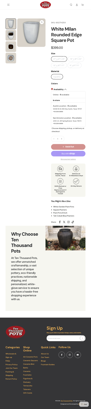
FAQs (8, 361)
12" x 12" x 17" (59, 65)
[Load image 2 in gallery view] (11, 35)
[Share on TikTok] (72, 222)
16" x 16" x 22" (76, 59)
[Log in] (77, 4)
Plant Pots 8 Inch (60, 213)
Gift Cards (27, 393)
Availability (58, 89)
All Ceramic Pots (30, 357)
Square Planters (60, 210)
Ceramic (57, 76)
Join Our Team (12, 368)
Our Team (45, 357)
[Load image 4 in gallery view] (11, 58)
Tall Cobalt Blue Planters (63, 216)
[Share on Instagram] (68, 222)
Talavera (27, 389)
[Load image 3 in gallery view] (11, 46)
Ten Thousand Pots (67, 401)
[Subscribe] (82, 338)
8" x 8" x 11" (74, 65)
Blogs (43, 361)
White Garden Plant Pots (63, 206)
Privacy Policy (12, 364)
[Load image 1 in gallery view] (11, 23)
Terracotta (27, 385)
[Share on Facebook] (59, 222)
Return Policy (11, 379)
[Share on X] (64, 222)
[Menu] (8, 4)
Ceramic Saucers (30, 360)
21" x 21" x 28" (59, 59)
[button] (71, 4)
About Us (45, 353)
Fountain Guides (48, 364)
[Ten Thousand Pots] (16, 338)
